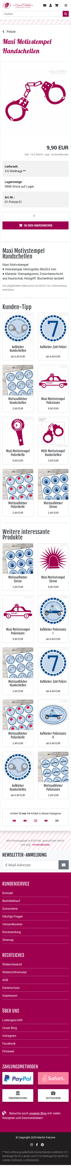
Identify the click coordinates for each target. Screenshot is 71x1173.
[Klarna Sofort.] (53, 1078)
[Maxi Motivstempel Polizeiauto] (53, 380)
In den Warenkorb (38, 225)
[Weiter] (46, 821)
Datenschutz (11, 988)
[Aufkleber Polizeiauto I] (53, 610)
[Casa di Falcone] (17, 5)
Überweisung (18, 1098)
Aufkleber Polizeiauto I (53, 631)
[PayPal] (18, 1078)
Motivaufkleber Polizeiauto (53, 787)
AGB (5, 980)
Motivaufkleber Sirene (53, 505)
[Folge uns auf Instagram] (31, 1145)
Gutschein (53, 1098)
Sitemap (8, 940)
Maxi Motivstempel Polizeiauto (53, 401)
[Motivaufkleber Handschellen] (18, 380)
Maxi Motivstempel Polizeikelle (18, 453)
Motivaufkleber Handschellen (17, 401)
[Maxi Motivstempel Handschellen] (35, 101)
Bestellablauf (11, 901)
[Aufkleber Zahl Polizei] (53, 328)
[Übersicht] (35, 821)
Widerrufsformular (14, 972)
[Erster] (14, 821)
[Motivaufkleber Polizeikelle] (18, 484)
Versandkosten (60, 154)
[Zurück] (24, 821)
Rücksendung (11, 932)
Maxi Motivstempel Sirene (53, 579)
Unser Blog (9, 1028)
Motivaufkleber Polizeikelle (17, 505)
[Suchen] (66, 14)
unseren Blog (38, 1113)
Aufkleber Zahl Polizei (53, 347)
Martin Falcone (46, 1137)
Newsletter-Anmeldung (24, 855)
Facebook (9, 1043)
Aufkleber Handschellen (18, 349)
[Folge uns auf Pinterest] (42, 1145)
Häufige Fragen (12, 916)
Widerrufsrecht (12, 964)
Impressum (9, 995)
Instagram (9, 1036)
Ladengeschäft (12, 1020)
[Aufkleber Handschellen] (18, 328)
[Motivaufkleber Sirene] (53, 484)
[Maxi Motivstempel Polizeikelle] (18, 432)
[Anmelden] (64, 864)
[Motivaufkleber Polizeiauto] (53, 767)
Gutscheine (10, 908)
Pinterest (8, 1051)
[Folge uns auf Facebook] (37, 1145)
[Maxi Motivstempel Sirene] (53, 558)
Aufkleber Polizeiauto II (53, 735)
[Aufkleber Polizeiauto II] (53, 714)
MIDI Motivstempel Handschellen (53, 453)
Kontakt (7, 893)
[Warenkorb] (56, 5)
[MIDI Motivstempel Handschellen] (53, 432)
